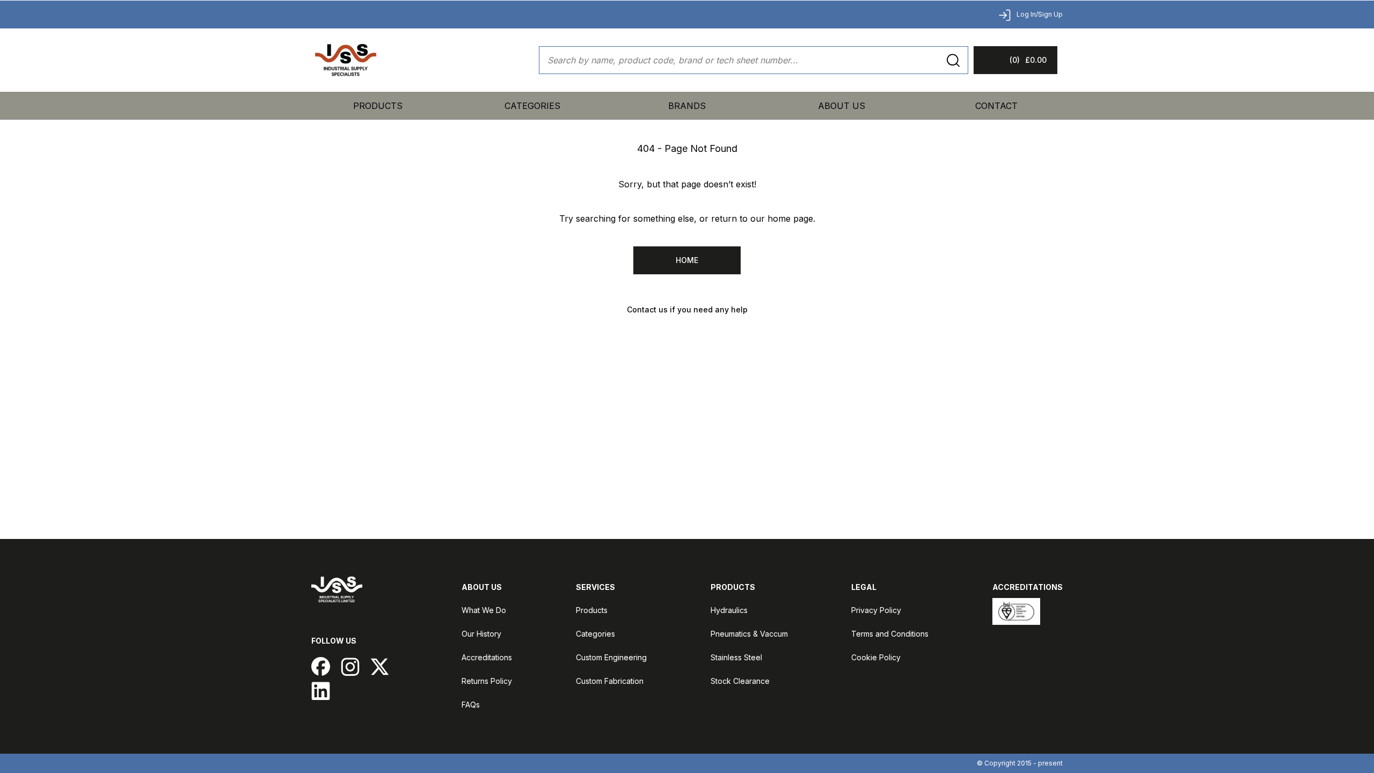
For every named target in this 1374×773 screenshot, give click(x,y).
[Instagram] (350, 666)
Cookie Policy (876, 657)
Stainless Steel (736, 657)
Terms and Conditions (890, 633)
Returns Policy (487, 681)
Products (378, 105)
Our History (481, 633)
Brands (687, 105)
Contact (996, 105)
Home (687, 260)
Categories (595, 633)
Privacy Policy (876, 610)
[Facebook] (320, 666)
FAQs (471, 704)
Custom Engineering (611, 657)
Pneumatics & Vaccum (749, 633)
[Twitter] (379, 666)
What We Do (484, 610)
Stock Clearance (740, 681)
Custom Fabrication (610, 681)
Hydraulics (729, 610)
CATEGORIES (532, 105)
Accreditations (487, 657)
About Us (841, 105)
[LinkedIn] (320, 690)
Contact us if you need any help (687, 309)
